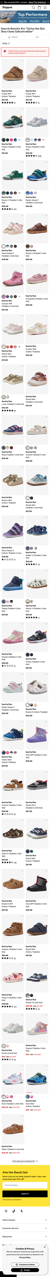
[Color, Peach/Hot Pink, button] (11, 140)
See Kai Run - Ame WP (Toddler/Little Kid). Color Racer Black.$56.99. (37, 890)
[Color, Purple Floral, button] (39, 140)
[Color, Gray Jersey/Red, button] (15, 347)
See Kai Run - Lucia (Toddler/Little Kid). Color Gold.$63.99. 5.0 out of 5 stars (13, 388)
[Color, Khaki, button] (31, 246)
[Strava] (21, 1211)
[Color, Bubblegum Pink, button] (35, 548)
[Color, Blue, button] (7, 296)
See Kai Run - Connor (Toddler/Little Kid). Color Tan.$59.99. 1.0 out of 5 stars (13, 793)
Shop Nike (23, 21)
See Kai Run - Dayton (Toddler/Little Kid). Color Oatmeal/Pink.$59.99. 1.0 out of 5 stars (13, 645)
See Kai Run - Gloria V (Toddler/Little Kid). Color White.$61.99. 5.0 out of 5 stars (37, 594)
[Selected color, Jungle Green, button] (4, 193)
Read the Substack (37, 2)
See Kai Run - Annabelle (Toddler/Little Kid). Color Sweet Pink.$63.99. (37, 287)
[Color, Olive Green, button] (15, 296)
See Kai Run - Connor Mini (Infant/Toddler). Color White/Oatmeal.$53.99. (37, 337)
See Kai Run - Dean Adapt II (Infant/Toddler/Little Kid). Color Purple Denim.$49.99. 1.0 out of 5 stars (13, 540)
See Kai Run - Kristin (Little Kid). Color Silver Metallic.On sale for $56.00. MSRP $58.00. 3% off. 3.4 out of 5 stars (13, 1037)
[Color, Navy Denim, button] (11, 193)
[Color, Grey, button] (7, 140)
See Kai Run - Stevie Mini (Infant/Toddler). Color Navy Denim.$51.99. (37, 842)
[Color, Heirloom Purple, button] (31, 193)
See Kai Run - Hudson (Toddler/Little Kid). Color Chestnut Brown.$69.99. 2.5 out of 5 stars (13, 937)
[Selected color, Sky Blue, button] (4, 1097)
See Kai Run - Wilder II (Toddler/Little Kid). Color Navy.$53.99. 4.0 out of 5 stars (37, 540)
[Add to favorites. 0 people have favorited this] (22, 60)
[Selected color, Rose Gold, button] (4, 246)
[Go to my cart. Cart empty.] (39, 7)
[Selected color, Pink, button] (4, 296)
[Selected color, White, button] (28, 601)
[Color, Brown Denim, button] (15, 193)
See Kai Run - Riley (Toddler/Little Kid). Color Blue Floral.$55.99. (13, 438)
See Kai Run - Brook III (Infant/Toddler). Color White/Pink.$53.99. (37, 694)
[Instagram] (6, 1211)
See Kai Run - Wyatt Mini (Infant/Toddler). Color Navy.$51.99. (37, 937)
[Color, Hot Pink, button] (11, 1097)
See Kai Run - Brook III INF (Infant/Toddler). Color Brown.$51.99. (13, 890)
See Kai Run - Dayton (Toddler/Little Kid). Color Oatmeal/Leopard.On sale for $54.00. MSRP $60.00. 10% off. (37, 1037)
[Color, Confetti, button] (31, 601)
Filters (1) (15, 37)
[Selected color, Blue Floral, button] (4, 448)
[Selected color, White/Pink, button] (28, 705)
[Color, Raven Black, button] (7, 193)
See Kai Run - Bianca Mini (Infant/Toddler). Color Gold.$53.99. (13, 489)
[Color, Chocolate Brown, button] (31, 705)
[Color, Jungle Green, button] (31, 851)
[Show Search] (33, 7)
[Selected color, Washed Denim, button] (28, 498)
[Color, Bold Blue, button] (15, 140)
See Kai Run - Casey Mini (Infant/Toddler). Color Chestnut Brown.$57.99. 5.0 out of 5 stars (13, 81)
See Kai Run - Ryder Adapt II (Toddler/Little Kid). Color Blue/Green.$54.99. (37, 185)
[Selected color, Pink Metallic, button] (4, 347)
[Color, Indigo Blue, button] (31, 655)
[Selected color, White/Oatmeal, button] (28, 448)
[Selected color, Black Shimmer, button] (28, 655)
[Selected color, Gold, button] (4, 397)
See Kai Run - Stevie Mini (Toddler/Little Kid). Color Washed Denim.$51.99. (37, 489)
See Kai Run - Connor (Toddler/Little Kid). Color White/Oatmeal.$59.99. (37, 438)
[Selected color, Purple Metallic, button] (28, 140)
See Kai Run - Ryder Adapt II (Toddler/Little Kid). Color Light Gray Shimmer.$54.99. (13, 694)
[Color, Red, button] (11, 347)
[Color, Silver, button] (7, 397)
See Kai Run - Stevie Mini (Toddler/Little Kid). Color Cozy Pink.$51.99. (37, 388)
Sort (37, 37)
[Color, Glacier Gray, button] (11, 296)
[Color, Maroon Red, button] (11, 448)
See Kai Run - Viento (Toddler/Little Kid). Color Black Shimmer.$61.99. (37, 645)
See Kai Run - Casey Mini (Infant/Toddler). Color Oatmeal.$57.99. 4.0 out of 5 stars (37, 81)
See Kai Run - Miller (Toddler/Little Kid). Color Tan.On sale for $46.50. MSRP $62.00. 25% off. (13, 1134)
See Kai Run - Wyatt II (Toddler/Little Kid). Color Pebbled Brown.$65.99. (37, 237)
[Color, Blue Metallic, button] (35, 140)
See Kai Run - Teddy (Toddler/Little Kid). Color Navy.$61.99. (13, 594)
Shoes (4, 43)
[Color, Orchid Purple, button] (15, 753)
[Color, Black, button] (15, 246)
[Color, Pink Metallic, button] (7, 1046)
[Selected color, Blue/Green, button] (28, 193)
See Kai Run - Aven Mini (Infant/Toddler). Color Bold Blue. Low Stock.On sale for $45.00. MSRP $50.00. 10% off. (37, 1087)
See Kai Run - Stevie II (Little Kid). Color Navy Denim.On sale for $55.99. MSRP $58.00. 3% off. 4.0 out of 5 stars (37, 986)
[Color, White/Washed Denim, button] (31, 448)
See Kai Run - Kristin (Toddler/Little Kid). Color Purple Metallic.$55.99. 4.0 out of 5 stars (37, 132)
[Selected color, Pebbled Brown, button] (28, 246)
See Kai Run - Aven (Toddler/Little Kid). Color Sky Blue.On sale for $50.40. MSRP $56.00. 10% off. (13, 1087)
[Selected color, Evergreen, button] (4, 140)
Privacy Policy (24, 1257)
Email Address (11, 1185)
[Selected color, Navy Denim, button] (28, 851)
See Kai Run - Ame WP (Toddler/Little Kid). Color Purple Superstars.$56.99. (37, 743)
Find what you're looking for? (23, 1161)
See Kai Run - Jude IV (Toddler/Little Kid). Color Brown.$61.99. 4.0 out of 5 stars (13, 842)
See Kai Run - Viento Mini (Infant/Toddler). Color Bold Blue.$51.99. (13, 743)
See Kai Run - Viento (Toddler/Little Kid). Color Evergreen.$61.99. (13, 132)
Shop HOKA (35, 21)
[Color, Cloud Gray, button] (31, 548)
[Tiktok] (14, 1211)
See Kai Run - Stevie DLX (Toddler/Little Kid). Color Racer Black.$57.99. (37, 793)
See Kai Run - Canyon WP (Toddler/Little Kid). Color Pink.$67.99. (13, 287)
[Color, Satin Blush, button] (7, 601)
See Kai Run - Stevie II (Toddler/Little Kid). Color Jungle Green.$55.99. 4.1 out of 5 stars (13, 185)
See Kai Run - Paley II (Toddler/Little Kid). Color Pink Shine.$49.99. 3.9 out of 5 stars (13, 986)
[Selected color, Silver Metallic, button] (4, 1046)
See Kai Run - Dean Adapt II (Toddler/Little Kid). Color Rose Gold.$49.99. (13, 237)
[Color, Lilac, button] (35, 448)
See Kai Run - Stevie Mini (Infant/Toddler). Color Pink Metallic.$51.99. (13, 337)
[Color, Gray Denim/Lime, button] (7, 448)
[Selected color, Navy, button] (28, 548)
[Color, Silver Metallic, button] (31, 140)
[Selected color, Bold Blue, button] (4, 753)
